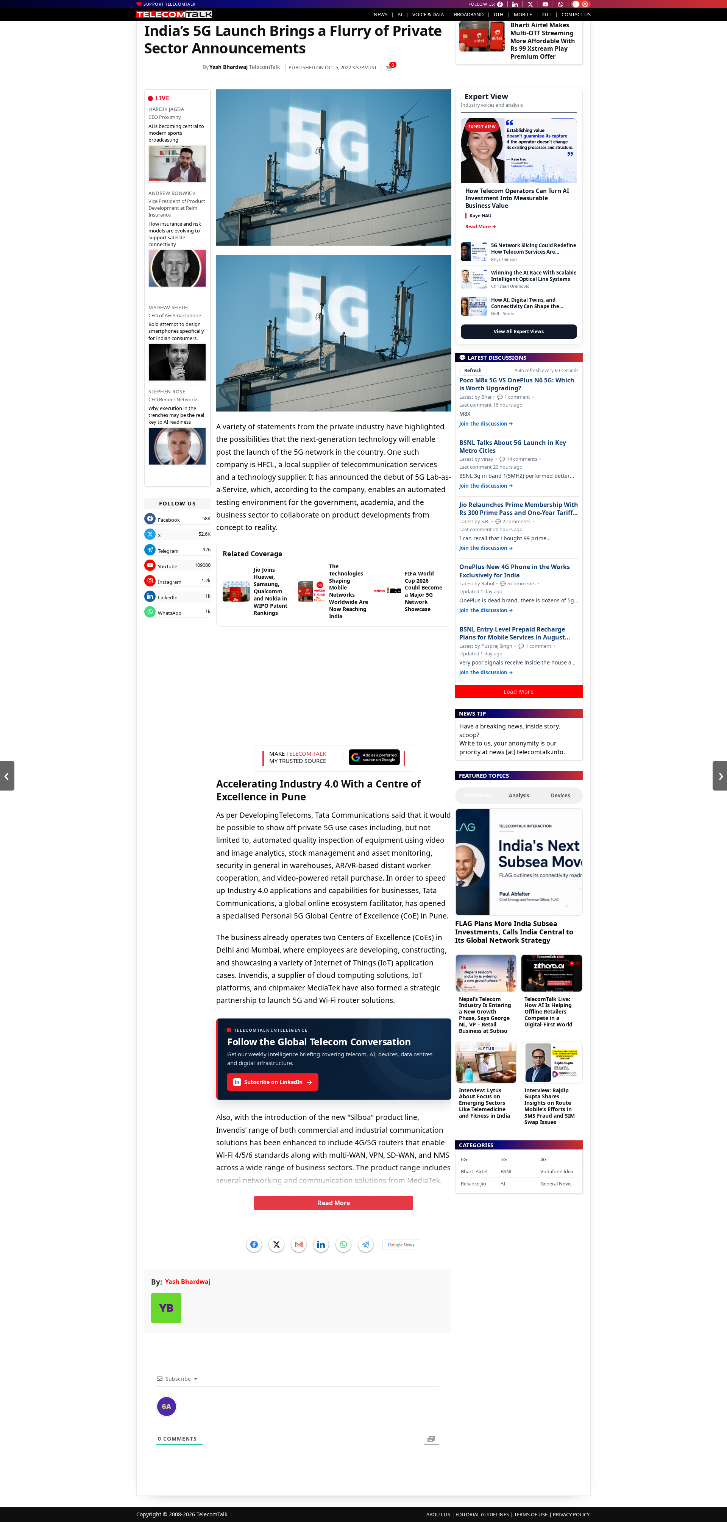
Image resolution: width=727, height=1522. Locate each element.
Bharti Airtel (474, 1171)
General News (555, 1183)
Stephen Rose (166, 391)
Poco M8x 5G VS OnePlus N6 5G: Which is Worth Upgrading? (516, 384)
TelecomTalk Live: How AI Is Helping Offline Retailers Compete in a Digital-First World (548, 1011)
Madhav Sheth (168, 307)
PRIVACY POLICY (571, 1514)
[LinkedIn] (321, 1244)
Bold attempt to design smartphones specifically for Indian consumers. (176, 331)
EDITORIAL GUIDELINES (482, 1514)
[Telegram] (365, 1244)
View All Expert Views (519, 331)
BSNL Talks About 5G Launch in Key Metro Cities (512, 447)
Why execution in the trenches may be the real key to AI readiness (176, 415)
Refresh (473, 370)
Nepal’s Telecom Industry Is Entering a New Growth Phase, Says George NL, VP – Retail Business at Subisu (485, 1014)
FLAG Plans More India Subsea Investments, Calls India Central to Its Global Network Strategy (514, 931)
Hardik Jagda (166, 109)
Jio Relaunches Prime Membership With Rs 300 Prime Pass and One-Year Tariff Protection (518, 509)
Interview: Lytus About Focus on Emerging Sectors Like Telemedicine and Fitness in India (484, 1103)
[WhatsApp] (343, 1244)
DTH (499, 14)
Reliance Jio (473, 1183)
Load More (519, 691)
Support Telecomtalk (170, 4)
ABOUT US (438, 1514)
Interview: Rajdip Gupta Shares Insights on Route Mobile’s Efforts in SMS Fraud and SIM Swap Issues (549, 1106)
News (380, 14)
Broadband (469, 14)
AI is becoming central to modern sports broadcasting (176, 133)
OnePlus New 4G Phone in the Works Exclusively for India (514, 571)
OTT (546, 14)
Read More (334, 1203)
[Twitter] (276, 1244)
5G (504, 1159)
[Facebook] (254, 1244)
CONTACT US (576, 14)
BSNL (507, 1171)
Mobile (523, 14)
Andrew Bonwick (171, 193)
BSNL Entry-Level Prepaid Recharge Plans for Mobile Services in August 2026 (512, 633)
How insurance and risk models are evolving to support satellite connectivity (174, 234)
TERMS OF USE (531, 1514)
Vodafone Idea (556, 1171)
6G (464, 1159)
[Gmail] (298, 1244)
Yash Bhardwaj (228, 66)
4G (543, 1159)
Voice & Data (428, 14)
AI (400, 14)
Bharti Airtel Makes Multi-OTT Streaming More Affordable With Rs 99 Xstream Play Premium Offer (542, 41)
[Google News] (401, 1244)
